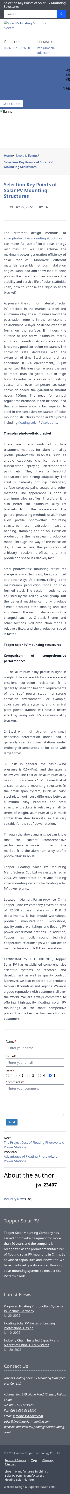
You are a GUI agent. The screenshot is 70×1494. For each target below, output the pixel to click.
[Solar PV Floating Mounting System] (25, 28)
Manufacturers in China (30, 1471)
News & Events (12, 84)
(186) (28, 1199)
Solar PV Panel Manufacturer (23, 1475)
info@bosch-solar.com (46, 50)
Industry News (12, 89)
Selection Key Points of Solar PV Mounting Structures (28, 164)
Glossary (47, 1460)
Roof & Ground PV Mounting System (31, 75)
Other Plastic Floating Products (28, 79)
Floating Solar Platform (20, 1479)
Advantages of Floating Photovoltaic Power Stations (30, 1158)
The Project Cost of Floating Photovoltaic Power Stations (34, 1144)
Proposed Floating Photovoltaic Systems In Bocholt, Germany (33, 1308)
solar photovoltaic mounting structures (33, 238)
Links (8, 1471)
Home (5, 61)
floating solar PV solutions (37, 422)
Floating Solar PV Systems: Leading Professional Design (29, 1325)
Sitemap (10, 1464)
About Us (7, 93)
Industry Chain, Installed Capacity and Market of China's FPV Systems (31, 1342)
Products (8, 65)
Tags (34, 1460)
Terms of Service (15, 1460)
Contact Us (9, 98)
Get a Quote (11, 104)
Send (11, 1122)
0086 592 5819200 (17, 48)
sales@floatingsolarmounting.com (27, 1421)
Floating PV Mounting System (25, 70)
